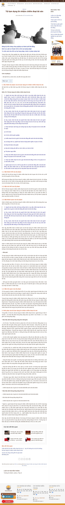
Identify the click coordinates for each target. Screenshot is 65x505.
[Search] (14, 5)
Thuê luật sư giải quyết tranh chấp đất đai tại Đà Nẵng (56, 25)
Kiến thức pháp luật (37, 3)
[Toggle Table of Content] (9, 81)
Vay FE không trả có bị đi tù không (33, 448)
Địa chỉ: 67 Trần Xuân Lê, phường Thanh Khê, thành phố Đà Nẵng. (40, 493)
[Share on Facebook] (19, 459)
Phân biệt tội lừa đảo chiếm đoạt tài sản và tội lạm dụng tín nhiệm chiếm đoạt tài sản (13, 449)
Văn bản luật (47, 3)
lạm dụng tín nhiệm (29, 464)
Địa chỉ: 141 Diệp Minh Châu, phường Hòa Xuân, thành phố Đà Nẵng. (24, 491)
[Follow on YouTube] (63, 1)
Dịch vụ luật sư (28, 3)
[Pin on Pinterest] (27, 459)
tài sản (25, 465)
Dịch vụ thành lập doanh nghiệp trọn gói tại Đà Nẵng (57, 36)
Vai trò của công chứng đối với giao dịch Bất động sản (12, 453)
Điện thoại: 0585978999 (24, 495)
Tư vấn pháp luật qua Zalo (9, 494)
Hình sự (24, 9)
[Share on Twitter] (22, 459)
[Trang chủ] (8, 488)
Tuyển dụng (10, 5)
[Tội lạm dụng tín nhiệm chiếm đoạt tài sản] (24, 30)
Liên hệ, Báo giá (20, 3)
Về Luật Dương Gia (12, 3)
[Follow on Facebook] (60, 1)
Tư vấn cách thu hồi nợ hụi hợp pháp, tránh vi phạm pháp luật (21, 51)
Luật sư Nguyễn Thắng (28, 15)
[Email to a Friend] (24, 459)
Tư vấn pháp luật (55, 3)
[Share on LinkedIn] (29, 459)
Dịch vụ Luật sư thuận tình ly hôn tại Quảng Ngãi (17, 49)
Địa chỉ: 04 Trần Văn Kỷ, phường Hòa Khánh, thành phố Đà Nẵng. (56, 491)
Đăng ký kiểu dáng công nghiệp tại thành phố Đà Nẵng (18, 46)
